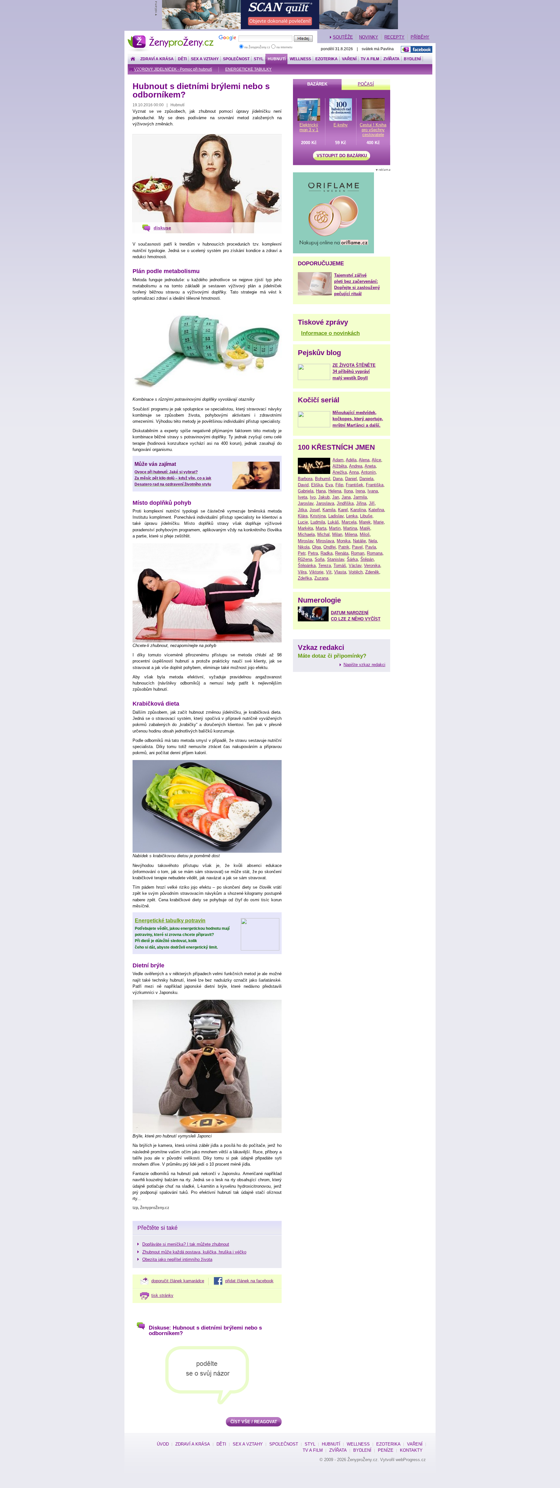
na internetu (283, 47)
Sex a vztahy (205, 59)
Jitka (302, 509)
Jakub (324, 497)
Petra (313, 553)
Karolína (358, 509)
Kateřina (376, 509)
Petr (301, 553)
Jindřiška (345, 503)
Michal (323, 534)
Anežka (339, 472)
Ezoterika (326, 59)
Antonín (368, 472)
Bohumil (322, 478)
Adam (338, 459)
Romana (374, 553)
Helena (334, 491)
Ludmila (317, 522)
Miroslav (305, 540)
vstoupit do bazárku (342, 155)
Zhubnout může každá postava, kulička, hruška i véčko (194, 1252)
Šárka (352, 559)
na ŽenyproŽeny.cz (257, 47)
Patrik (343, 547)
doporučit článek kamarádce (177, 1280)
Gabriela (305, 491)
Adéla (351, 459)
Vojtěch (356, 572)
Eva (329, 484)
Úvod (163, 1444)
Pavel (357, 547)
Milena (351, 534)
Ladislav (336, 515)
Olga (316, 547)
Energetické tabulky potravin (170, 920)
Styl (258, 59)
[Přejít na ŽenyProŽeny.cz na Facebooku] (416, 49)
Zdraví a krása (157, 59)
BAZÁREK (317, 84)
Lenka (351, 515)
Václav (355, 565)
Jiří (372, 503)
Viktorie (316, 572)
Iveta (302, 497)
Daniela (366, 478)
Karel (343, 509)
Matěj (365, 528)
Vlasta (340, 572)
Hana (321, 491)
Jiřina (361, 503)
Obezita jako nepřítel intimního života (177, 1259)
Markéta (305, 528)
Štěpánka (307, 565)
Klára (303, 515)
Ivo (313, 497)
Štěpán (367, 559)
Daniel (351, 478)
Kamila (328, 509)
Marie (378, 522)
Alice (376, 459)
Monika (343, 540)
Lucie (303, 522)
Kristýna (318, 515)
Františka (374, 484)
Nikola (303, 547)
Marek (365, 522)
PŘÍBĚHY (420, 37)
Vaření (349, 59)
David (303, 484)
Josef (314, 509)
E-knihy (340, 124)
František (354, 484)
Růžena (305, 559)
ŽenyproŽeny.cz (171, 37)
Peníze (385, 1450)
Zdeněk (372, 572)
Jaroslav (305, 503)
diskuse (162, 227)
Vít (329, 572)
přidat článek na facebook (249, 1280)
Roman (357, 553)
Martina (350, 528)
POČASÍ (366, 84)
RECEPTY (394, 37)
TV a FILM (370, 59)
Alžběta (339, 466)
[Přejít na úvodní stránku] (133, 59)
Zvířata (391, 59)
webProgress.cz (411, 1459)
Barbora (305, 478)
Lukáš (333, 522)
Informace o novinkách (330, 333)
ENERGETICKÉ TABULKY (248, 69)
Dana (338, 478)
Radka (326, 553)
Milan (337, 534)
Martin (335, 528)
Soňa (319, 559)
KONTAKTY (411, 1450)
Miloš (365, 534)
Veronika (372, 565)
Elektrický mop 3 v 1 (308, 127)
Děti (182, 59)
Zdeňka (305, 578)
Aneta (370, 466)
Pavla (370, 547)
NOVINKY (368, 37)
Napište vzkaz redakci (364, 664)
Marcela (349, 522)
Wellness (300, 59)
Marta (321, 528)
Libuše (366, 515)
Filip (339, 484)
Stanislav (335, 559)
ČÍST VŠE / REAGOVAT (253, 1421)
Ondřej (329, 547)
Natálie (359, 540)
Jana (346, 497)
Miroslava (325, 540)
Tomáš (339, 565)
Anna (354, 472)
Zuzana (321, 578)
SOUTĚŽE (343, 37)
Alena (364, 459)
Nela (372, 540)
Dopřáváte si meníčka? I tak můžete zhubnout (185, 1244)
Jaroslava (325, 503)
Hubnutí (277, 59)
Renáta (341, 553)
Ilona (348, 491)
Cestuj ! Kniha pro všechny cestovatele (373, 129)
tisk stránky (162, 1295)
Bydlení (412, 59)
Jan (335, 497)
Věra (302, 572)
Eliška (317, 484)
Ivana (373, 491)
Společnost (236, 59)
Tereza (324, 565)
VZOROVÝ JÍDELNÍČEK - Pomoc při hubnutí (173, 69)
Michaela (306, 534)
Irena (360, 491)
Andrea (355, 466)
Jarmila (360, 497)
